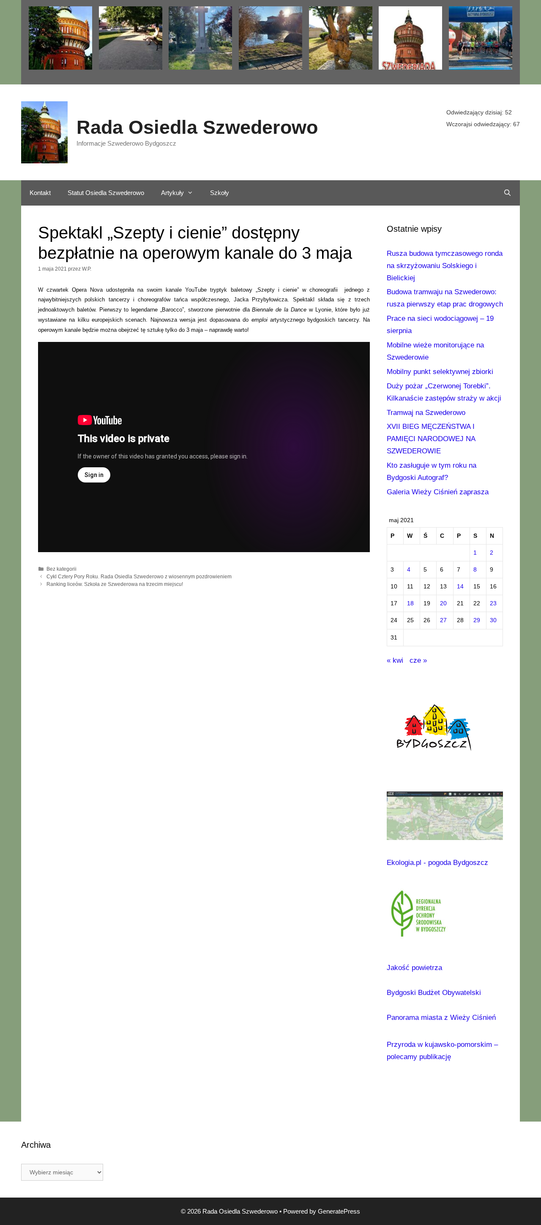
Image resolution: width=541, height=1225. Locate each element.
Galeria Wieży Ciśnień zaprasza (438, 492)
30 (493, 620)
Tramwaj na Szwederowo (426, 413)
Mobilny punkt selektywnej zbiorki (440, 372)
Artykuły (172, 192)
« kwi (395, 660)
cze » (418, 660)
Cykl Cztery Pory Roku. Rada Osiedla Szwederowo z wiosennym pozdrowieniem (139, 577)
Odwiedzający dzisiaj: (475, 112)
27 (443, 620)
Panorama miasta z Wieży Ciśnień (441, 1018)
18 (410, 603)
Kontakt (40, 192)
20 (443, 603)
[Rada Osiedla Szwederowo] (44, 131)
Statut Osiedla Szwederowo (106, 192)
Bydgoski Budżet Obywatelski (434, 993)
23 (493, 603)
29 (476, 620)
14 (460, 586)
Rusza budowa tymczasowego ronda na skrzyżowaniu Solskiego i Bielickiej (445, 265)
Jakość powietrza (414, 968)
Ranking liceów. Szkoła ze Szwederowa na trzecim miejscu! (114, 584)
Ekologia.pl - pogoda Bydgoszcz (437, 863)
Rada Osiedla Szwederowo (197, 127)
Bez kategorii (61, 569)
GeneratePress (339, 1211)
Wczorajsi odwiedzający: (479, 124)
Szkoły (219, 192)
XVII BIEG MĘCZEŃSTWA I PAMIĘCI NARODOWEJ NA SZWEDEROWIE (431, 439)
